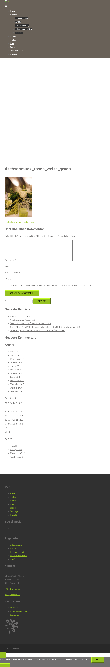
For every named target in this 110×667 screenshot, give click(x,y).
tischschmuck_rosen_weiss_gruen (20, 222)
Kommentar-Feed (17, 453)
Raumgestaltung (22, 25)
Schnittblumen (21, 18)
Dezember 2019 (17, 359)
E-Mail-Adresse (12, 273)
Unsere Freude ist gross (20, 316)
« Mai (7, 432)
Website (8, 279)
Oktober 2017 (16, 388)
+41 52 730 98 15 (12, 589)
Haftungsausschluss (18, 611)
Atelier (13, 40)
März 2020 (14, 355)
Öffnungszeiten (16, 51)
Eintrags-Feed (16, 449)
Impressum (14, 615)
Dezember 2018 (17, 370)
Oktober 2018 (16, 373)
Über (12, 43)
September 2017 (17, 391)
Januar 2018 (15, 377)
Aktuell (13, 36)
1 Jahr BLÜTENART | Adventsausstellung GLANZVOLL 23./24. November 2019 (45, 327)
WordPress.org (16, 457)
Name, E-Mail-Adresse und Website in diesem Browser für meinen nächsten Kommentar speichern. (49, 285)
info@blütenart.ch (12, 594)
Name (8, 266)
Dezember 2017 (17, 380)
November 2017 (17, 384)
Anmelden (14, 446)
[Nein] (5, 665)
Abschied (19, 33)
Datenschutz (15, 607)
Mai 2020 (14, 352)
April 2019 (14, 366)
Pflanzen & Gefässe (23, 29)
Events (18, 22)
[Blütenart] (10, 2)
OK (97, 660)
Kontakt (13, 54)
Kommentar (10, 260)
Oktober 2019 (16, 362)
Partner (13, 47)
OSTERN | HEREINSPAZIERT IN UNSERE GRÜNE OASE (37, 330)
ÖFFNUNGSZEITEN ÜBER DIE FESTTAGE (30, 323)
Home (12, 11)
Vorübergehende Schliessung (22, 320)
